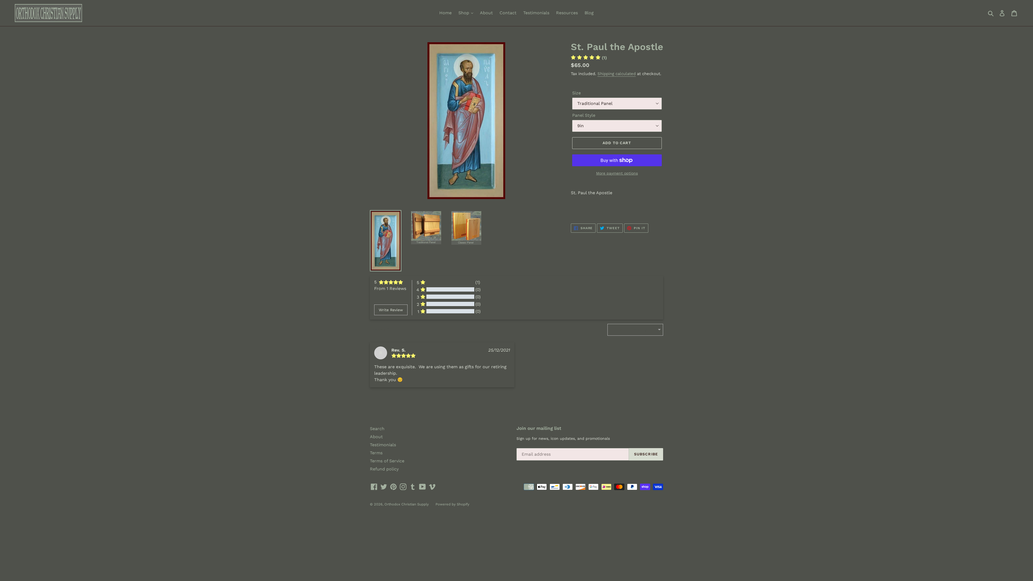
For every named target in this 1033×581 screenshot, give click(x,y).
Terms (376, 452)
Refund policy (384, 469)
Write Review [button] (391, 310)
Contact (508, 12)
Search (377, 428)
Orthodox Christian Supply (406, 504)
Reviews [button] (380, 329)
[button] (589, 57)
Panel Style (583, 115)
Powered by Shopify (452, 504)
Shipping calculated (616, 73)
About (486, 12)
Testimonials (536, 12)
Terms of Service (387, 460)
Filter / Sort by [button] (629, 329)
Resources (567, 12)
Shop (464, 12)
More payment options (617, 173)
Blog (589, 12)
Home (445, 12)
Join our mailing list (538, 428)
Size (576, 92)
